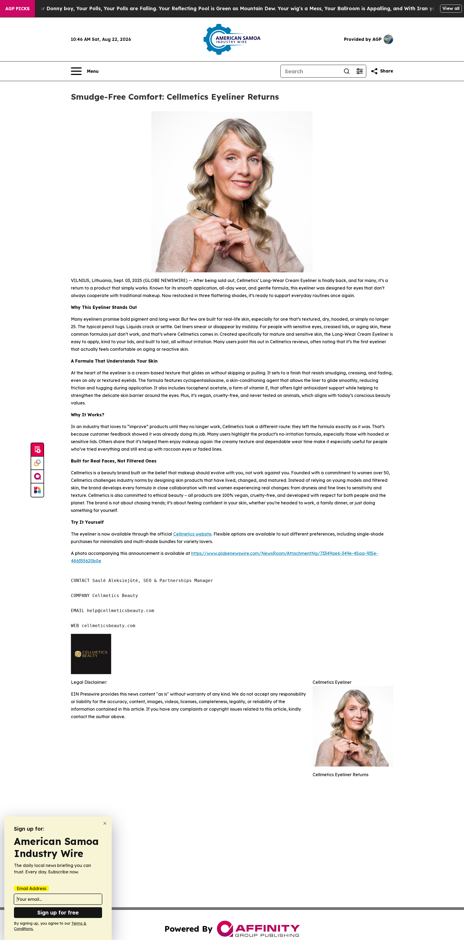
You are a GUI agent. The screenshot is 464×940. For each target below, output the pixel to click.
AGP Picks (17, 8)
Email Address (31, 888)
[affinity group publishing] (37, 476)
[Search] (346, 71)
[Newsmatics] (37, 490)
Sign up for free (58, 912)
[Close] (104, 823)
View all (451, 8)
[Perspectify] (37, 463)
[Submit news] (37, 450)
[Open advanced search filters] (359, 71)
